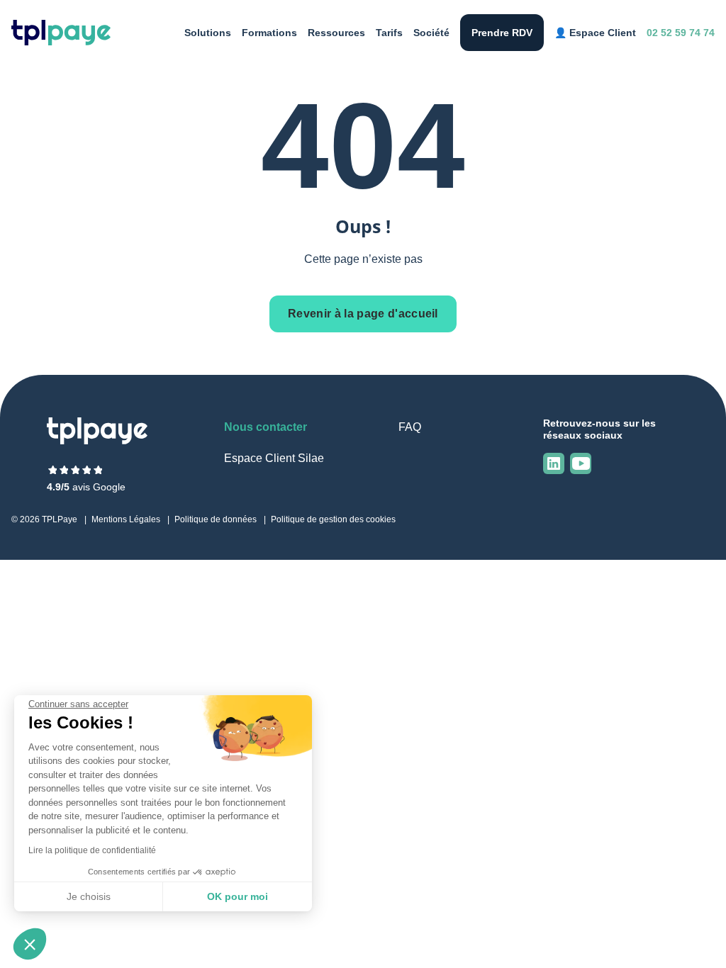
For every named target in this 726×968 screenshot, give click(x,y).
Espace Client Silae (274, 458)
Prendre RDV (501, 32)
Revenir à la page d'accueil (363, 314)
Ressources (336, 32)
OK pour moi (237, 896)
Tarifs (389, 32)
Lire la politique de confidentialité (92, 850)
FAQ (409, 427)
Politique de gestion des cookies (333, 519)
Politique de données (215, 519)
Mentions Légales (125, 519)
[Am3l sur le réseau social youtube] (580, 463)
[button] (30, 944)
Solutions (207, 32)
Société (431, 32)
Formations (269, 32)
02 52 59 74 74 (681, 32)
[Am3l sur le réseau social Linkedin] (553, 463)
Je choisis (89, 896)
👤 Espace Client (595, 32)
